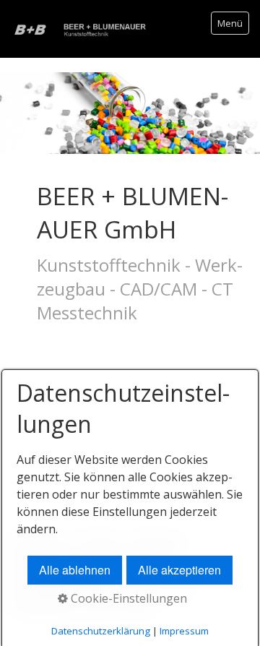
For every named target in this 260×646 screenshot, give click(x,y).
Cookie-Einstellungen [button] (127, 598)
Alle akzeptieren (179, 569)
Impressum (184, 630)
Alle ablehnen (74, 569)
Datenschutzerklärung (100, 630)
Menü (230, 23)
